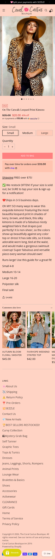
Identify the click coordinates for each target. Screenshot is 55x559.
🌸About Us (9, 386)
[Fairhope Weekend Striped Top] (38, 329)
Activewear (9, 496)
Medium (27, 133)
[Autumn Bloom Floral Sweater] (13, 329)
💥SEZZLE (8, 408)
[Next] (49, 2)
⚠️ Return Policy (12, 397)
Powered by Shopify (11, 546)
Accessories (9, 491)
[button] (27, 118)
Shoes (6, 485)
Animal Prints (10, 469)
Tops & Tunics (11, 452)
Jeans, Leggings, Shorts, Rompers (22, 463)
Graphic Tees (10, 447)
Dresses (7, 458)
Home (6, 513)
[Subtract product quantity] (4, 146)
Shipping (7, 177)
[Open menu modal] (3, 10)
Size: (8, 127)
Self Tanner (9, 441)
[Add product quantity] (12, 146)
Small (10, 133)
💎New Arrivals (11, 419)
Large (44, 133)
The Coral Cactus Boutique (33, 534)
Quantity (7, 141)
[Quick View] (22, 345)
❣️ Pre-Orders (11, 403)
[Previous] (5, 2)
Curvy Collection (12, 430)
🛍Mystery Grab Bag (14, 436)
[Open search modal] (45, 10)
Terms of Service (12, 518)
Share (9, 297)
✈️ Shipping (9, 392)
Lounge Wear (10, 474)
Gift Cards (8, 507)
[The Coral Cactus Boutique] (27, 10)
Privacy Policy (10, 524)
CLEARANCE (9, 502)
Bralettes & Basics (13, 480)
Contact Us (9, 414)
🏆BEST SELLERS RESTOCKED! (21, 425)
